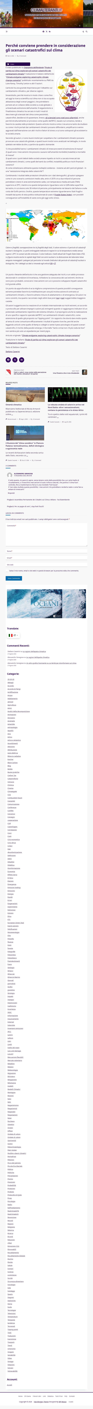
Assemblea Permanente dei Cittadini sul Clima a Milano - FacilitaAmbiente (42, 500)
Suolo (10, 1307)
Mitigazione (12, 1080)
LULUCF (10, 1054)
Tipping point (13, 1329)
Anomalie (11, 721)
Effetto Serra (12, 875)
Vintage (10, 1361)
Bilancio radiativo (14, 756)
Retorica (11, 1230)
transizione (12, 1339)
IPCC (9, 1032)
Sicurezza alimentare (16, 1281)
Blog (9, 766)
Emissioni (11, 891)
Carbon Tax (12, 775)
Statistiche (12, 1301)
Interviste (11, 1025)
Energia (10, 894)
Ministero (11, 1076)
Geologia (11, 967)
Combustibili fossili (15, 798)
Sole (9, 1288)
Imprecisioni (12, 1003)
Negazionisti (12, 1108)
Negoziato (11, 1112)
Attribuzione (12, 750)
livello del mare (13, 1048)
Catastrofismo (13, 779)
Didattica (11, 865)
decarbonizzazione (15, 852)
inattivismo (12, 1006)
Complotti (11, 801)
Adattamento (12, 698)
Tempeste (11, 1320)
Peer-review (12, 1150)
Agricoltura (12, 705)
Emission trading (14, 887)
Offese (10, 1131)
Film (9, 935)
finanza (10, 942)
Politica (10, 1169)
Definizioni (12, 855)
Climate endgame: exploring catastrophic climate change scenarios (51, 335)
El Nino (10, 878)
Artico (10, 737)
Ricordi (10, 1236)
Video (10, 1358)
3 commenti (22, 56)
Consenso (11, 814)
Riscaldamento (13, 1253)
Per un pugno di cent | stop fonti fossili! (29, 506)
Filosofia (11, 939)
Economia (11, 871)
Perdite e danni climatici (17, 1153)
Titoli (9, 1333)
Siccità (10, 1278)
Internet (11, 1022)
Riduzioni (11, 1240)
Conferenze (12, 807)
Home (20, 1396)
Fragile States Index (63, 194)
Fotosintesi (12, 955)
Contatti (72, 1396)
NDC (9, 1102)
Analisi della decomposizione (19, 711)
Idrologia (11, 993)
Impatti (10, 996)
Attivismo (11, 747)
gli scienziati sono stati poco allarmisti (61, 117)
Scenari (10, 1269)
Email (9, 558)
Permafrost (12, 1156)
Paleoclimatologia (14, 1147)
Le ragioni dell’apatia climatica (34, 651)
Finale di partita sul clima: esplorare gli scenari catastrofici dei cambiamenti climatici (29, 70)
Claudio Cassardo (54, 422)
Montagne (11, 1092)
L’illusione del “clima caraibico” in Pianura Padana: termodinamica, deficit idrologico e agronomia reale (25, 446)
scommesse (12, 1275)
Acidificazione (13, 692)
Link (44, 1396)
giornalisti (11, 983)
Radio (10, 1204)
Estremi (10, 913)
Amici (10, 708)
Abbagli (10, 682)
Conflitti (10, 811)
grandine (11, 990)
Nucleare (11, 1121)
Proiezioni (11, 1188)
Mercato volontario (15, 1060)
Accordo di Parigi (14, 689)
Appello (10, 730)
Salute (10, 1265)
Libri (9, 1041)
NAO (9, 1099)
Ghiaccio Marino (14, 977)
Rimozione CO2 (13, 1246)
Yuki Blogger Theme (41, 1402)
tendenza (11, 1323)
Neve (9, 1118)
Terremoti (11, 1326)
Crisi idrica (12, 843)
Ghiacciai (11, 974)
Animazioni (12, 714)
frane (10, 964)
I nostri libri (37, 1396)
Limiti (10, 1044)
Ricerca (10, 1233)
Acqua (10, 695)
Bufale (10, 769)
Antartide (11, 724)
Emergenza (12, 884)
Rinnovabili (12, 1249)
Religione (11, 1227)
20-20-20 (11, 679)
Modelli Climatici (14, 1089)
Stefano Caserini (13, 351)
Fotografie (11, 951)
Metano (10, 1067)
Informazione (13, 1016)
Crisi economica (14, 839)
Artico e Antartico (14, 740)
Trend (10, 1345)
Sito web (10, 565)
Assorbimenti (13, 743)
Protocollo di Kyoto (15, 1195)
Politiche (11, 1172)
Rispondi (11, 493)
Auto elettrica (13, 753)
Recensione (12, 1217)
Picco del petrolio (14, 1163)
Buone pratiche (13, 772)
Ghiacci (10, 971)
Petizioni (11, 1160)
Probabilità (12, 1185)
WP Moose (62, 1402)
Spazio (10, 1294)
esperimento (12, 907)
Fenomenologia (13, 932)
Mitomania (12, 1083)
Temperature (12, 1317)
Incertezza (12, 1009)
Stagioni (11, 1297)
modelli (10, 1086)
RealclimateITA (13, 1211)
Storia (10, 1304)
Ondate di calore (14, 1137)
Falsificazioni (12, 929)
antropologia (12, 727)
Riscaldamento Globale (16, 1256)
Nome (9, 551)
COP (9, 823)
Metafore (11, 1064)
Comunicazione (13, 804)
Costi (9, 836)
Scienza (10, 1272)
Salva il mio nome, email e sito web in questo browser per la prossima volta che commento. (44, 571)
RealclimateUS (13, 1214)
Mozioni (11, 1096)
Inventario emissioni (15, 1028)
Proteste (11, 1192)
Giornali (11, 980)
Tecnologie (12, 1310)
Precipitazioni (13, 1176)
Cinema (10, 788)
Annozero (11, 718)
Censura (11, 782)
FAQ (65, 1396)
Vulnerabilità (12, 1371)
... (12, 414)
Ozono (10, 1144)
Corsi (9, 833)
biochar (10, 759)
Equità (10, 897)
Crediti (71, 1401)
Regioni (10, 1224)
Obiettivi (11, 1124)
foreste (10, 948)
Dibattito (11, 862)
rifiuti (10, 1243)
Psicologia (11, 1201)
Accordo (11, 686)
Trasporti (11, 1342)
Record (10, 1220)
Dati (9, 849)
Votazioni (11, 1365)
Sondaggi (11, 1291)
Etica (9, 916)
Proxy (10, 1198)
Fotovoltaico (12, 958)
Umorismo (11, 1349)
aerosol (10, 702)
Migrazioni (12, 1073)
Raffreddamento (14, 1208)
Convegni (11, 817)
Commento (11, 526)
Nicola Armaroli (12, 419)
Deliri (10, 859)
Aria (9, 734)
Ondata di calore (14, 1134)
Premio (10, 1179)
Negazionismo (13, 1105)
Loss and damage (14, 1051)
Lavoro (10, 1035)
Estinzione (11, 910)
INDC (10, 1012)
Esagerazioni (12, 903)
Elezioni (10, 881)
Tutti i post (59, 1396)
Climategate (12, 791)
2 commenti (37, 460)
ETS (9, 919)
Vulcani (10, 1368)
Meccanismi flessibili (15, 1057)
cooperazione (13, 820)
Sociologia (11, 1285)
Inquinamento (13, 1019)
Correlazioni (12, 830)
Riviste (10, 1262)
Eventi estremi (13, 926)
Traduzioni (12, 1336)
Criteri (10, 846)
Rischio (10, 1259)
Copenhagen (12, 827)
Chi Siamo (27, 1396)
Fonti (9, 945)
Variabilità (11, 1355)
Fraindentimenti (14, 961)
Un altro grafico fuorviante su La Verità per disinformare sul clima (51, 663)
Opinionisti (12, 1140)
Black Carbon (13, 763)
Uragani (11, 1352)
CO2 (9, 795)
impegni (11, 1000)
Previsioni (11, 1182)
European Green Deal (16, 923)
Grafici (10, 987)
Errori (10, 900)
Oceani (10, 1128)
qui (57, 298)
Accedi (9, 1385)
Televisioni (12, 1313)
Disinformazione (14, 868)
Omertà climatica (14, 404)
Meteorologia (13, 1070)
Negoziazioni (12, 1115)
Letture (10, 1038)
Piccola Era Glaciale (15, 1166)
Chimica (11, 785)
